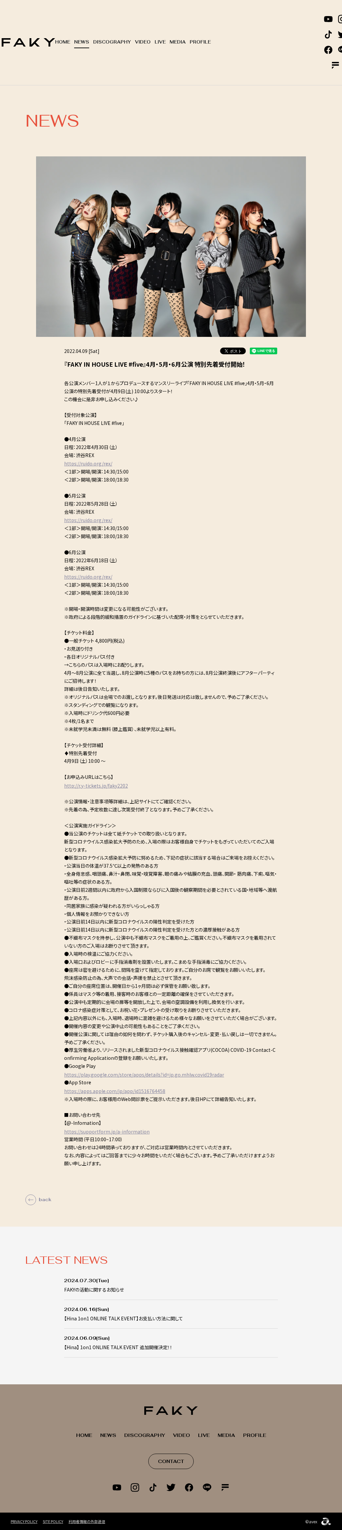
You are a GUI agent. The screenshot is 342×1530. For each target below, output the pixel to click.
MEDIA (178, 42)
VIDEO (143, 42)
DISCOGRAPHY (112, 42)
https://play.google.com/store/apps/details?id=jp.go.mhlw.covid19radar (144, 1074)
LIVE (160, 42)
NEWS (81, 42)
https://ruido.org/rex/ (88, 463)
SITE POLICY (53, 1521)
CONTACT (171, 1461)
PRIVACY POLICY (24, 1521)
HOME (62, 42)
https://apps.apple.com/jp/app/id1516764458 (114, 1091)
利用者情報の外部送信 (86, 1521)
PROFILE (200, 42)
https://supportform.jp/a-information (107, 1131)
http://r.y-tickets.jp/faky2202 (96, 785)
